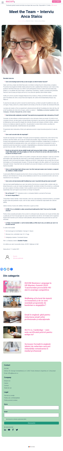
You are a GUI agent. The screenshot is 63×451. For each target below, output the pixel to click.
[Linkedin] (5, 430)
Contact (6, 385)
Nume (6, 404)
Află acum (54, 5)
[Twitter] (17, 430)
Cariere (6, 383)
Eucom (20, 21)
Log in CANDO (56, 1)
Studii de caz (7, 388)
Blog (24, 21)
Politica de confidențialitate (12, 398)
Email (5, 411)
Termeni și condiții (9, 395)
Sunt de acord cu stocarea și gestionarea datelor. (16, 419)
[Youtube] (9, 430)
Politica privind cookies (10, 400)
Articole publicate (18, 258)
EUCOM (11, 427)
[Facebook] (13, 430)
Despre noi (7, 381)
